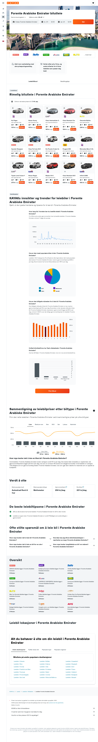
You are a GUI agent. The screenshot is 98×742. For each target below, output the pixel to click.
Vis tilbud (21, 127)
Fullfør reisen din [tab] (33, 650)
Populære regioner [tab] (60, 650)
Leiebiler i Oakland (71, 672)
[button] (3, 3)
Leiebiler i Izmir (70, 667)
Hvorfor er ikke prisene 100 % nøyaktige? (24, 715)
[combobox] (18, 17)
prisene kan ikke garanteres (56, 702)
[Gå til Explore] (3, 26)
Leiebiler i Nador (44, 672)
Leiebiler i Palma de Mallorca (48, 677)
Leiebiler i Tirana (70, 669)
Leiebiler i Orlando (19, 661)
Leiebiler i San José (19, 677)
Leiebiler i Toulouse (19, 672)
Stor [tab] (47, 424)
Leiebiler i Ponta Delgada (21, 675)
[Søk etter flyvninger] (3, 9)
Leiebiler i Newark (71, 677)
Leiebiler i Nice (18, 664)
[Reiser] (3, 36)
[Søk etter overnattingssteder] (3, 13)
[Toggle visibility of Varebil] (56, 291)
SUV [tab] (53, 424)
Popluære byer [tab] (46, 650)
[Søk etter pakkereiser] (3, 21)
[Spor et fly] (3, 30)
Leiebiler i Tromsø (19, 667)
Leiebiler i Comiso (45, 675)
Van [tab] (59, 424)
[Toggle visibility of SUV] (41, 288)
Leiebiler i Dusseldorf (72, 661)
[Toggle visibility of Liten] (41, 291)
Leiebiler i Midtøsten (27, 691)
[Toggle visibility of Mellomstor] (57, 288)
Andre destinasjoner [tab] (19, 650)
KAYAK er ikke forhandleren (20, 708)
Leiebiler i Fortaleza (45, 669)
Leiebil (18, 691)
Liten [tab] (30, 424)
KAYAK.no (11, 691)
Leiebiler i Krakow (45, 664)
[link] (52, 391)
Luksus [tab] (65, 424)
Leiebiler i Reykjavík (71, 664)
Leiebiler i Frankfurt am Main (22, 669)
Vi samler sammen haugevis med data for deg (26, 712)
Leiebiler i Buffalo (45, 661)
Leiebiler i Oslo (44, 667)
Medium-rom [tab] (39, 424)
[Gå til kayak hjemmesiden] (13, 3)
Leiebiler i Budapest (71, 675)
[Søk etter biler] (3, 17)
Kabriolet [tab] (73, 424)
